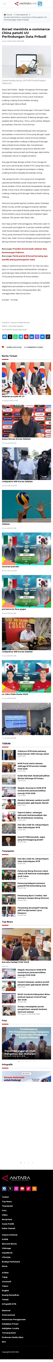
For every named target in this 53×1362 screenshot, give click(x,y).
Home (9, 15)
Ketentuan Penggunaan (14, 1319)
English (5, 1290)
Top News (7, 922)
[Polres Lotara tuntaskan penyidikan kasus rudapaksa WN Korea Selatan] (26, 463)
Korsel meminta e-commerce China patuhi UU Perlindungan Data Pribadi (25, 18)
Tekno (5, 1286)
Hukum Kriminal (9, 1235)
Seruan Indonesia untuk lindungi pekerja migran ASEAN (25, 1155)
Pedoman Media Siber (12, 1337)
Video (5, 1215)
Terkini (5, 1197)
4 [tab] (30, 1061)
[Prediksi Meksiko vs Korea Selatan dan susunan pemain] (26, 548)
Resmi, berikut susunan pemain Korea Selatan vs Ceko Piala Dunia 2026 (26, 692)
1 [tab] (18, 1061)
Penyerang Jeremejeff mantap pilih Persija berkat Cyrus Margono (33, 910)
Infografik (7, 1064)
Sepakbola (7, 1253)
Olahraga (6, 1248)
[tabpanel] (26, 1043)
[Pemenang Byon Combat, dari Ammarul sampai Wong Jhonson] (9, 899)
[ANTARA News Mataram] (29, 3)
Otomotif (6, 1281)
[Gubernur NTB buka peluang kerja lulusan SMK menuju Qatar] (9, 755)
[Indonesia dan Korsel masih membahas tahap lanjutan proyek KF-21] (26, 378)
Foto (4, 1020)
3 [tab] (26, 1061)
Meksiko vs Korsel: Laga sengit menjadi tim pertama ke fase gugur (24, 607)
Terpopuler (8, 851)
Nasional (6, 1310)
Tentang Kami (9, 1333)
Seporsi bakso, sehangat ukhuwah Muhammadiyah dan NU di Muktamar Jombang (32, 815)
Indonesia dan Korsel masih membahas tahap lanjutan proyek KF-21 (26, 395)
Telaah (5, 1299)
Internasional (21, 15)
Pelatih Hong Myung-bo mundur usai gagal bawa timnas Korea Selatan (24, 437)
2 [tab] (22, 1061)
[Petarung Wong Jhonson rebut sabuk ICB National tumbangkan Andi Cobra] (9, 874)
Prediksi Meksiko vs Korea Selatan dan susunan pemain (22, 565)
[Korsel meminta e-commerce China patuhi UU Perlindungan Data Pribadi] (26, 944)
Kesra (4, 1266)
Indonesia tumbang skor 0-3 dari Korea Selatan (22, 522)
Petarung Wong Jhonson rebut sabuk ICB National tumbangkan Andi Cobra (33, 874)
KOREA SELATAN (14, 347)
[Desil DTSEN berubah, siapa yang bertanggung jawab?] (9, 841)
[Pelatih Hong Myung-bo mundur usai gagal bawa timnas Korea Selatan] (26, 421)
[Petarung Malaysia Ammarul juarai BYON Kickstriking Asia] (9, 887)
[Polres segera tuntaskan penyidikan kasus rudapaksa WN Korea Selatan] (26, 634)
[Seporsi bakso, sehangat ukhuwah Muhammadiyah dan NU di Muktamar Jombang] (9, 816)
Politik (5, 1239)
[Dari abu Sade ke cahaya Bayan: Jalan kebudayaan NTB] (9, 828)
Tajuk (4, 1277)
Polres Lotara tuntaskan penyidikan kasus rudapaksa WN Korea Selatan (24, 480)
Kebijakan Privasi (10, 1324)
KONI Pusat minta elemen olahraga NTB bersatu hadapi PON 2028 (32, 766)
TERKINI (6, 743)
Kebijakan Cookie (10, 1328)
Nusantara (7, 1219)
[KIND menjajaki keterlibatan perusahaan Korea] (26, 718)
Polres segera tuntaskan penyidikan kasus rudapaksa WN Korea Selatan (24, 650)
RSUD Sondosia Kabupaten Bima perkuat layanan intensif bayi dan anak (34, 997)
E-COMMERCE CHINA (34, 347)
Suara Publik (8, 1224)
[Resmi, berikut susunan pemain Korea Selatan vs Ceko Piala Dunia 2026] (26, 676)
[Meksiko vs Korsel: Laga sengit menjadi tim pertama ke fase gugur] (26, 591)
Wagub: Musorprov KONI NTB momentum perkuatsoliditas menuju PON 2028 (32, 791)
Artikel (5, 1273)
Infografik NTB (9, 1304)
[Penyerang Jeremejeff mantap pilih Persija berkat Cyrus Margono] (9, 911)
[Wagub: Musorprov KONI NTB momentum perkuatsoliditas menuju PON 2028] (9, 792)
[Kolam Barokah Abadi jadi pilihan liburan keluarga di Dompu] (9, 779)
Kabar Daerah (8, 1228)
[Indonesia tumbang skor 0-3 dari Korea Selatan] (26, 506)
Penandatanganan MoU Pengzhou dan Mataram (20, 1052)
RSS (4, 1342)
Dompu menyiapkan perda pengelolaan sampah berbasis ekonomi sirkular (32, 1009)
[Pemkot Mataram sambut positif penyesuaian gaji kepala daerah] (9, 804)
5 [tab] (34, 1061)
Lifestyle (6, 1257)
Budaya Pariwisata (11, 1262)
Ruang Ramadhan (10, 1295)
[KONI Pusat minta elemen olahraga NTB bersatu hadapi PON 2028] (9, 767)
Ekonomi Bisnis (9, 1244)
